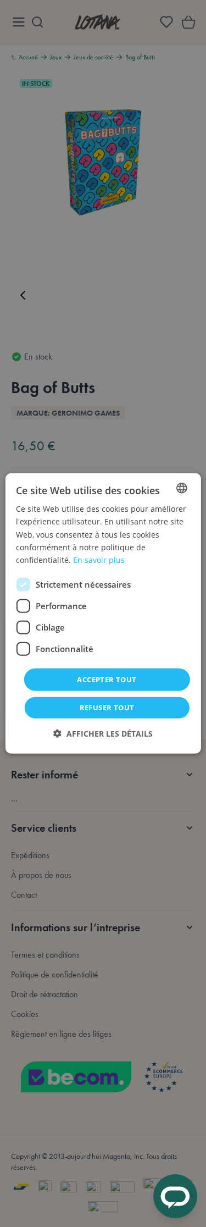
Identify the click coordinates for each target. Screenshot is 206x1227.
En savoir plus (99, 560)
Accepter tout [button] (106, 679)
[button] (103, 733)
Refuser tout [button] (107, 707)
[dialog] (103, 613)
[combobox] (181, 488)
